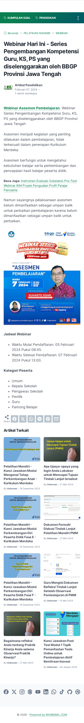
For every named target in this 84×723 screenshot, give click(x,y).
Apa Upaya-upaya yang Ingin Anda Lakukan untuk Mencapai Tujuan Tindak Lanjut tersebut (61, 473)
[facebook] (14, 419)
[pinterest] (48, 419)
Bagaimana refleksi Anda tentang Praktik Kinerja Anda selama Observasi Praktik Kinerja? (19, 649)
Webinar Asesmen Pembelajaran (32, 108)
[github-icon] (69, 692)
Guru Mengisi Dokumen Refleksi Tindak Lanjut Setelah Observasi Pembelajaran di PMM (61, 589)
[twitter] (23, 419)
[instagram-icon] (22, 692)
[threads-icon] (30, 692)
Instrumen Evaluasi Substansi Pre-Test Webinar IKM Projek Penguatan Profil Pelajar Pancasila (40, 185)
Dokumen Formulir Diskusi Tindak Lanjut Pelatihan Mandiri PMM (61, 529)
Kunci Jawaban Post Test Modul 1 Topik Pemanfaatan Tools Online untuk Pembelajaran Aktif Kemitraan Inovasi (59, 651)
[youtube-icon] (37, 692)
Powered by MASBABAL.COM (48, 714)
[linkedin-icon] (45, 692)
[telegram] (39, 419)
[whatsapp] (31, 419)
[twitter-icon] (14, 692)
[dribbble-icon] (77, 692)
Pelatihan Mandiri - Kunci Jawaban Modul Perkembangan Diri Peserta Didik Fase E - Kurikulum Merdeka (20, 533)
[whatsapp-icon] (53, 692)
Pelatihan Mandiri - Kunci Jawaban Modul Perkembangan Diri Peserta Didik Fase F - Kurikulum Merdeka (20, 591)
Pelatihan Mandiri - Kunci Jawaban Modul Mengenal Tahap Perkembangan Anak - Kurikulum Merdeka (20, 475)
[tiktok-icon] (61, 692)
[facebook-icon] (6, 692)
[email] (56, 419)
